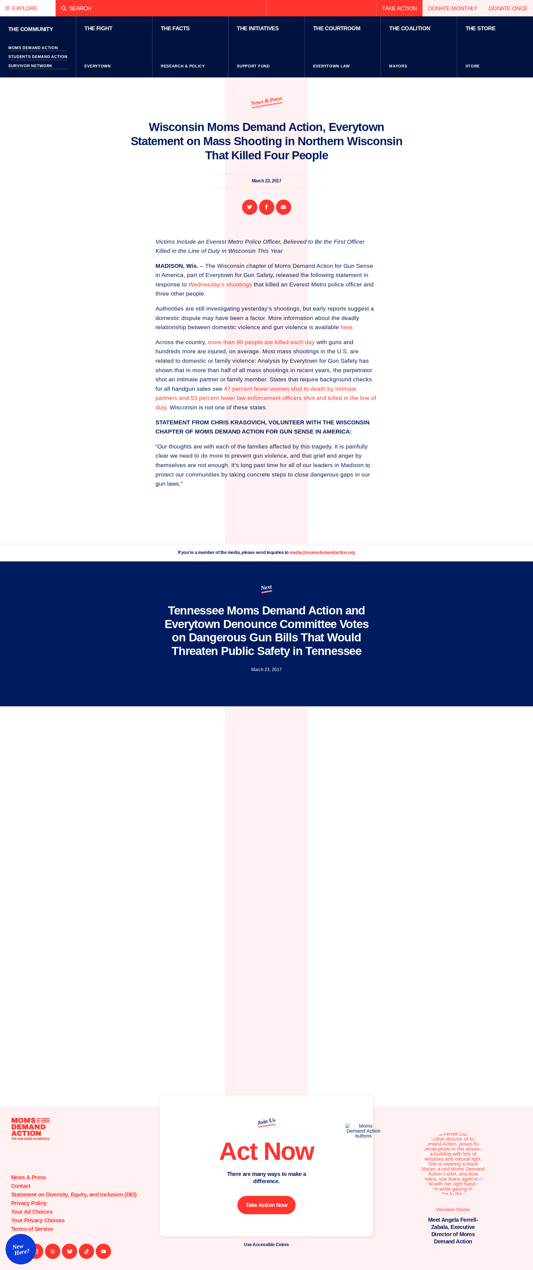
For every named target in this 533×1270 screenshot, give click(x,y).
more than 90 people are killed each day (261, 342)
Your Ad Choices (31, 1212)
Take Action (399, 8)
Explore (24, 8)
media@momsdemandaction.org (322, 552)
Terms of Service (32, 1229)
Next (266, 587)
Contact (21, 1186)
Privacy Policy (29, 1203)
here (347, 327)
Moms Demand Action (33, 48)
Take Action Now (266, 1205)
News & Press (266, 101)
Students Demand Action (37, 56)
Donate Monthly (452, 8)
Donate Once (508, 8)
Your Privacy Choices (37, 1220)
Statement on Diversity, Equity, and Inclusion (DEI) (74, 1194)
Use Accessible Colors (266, 1244)
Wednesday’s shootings (220, 284)
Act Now (266, 1151)
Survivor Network (30, 66)
